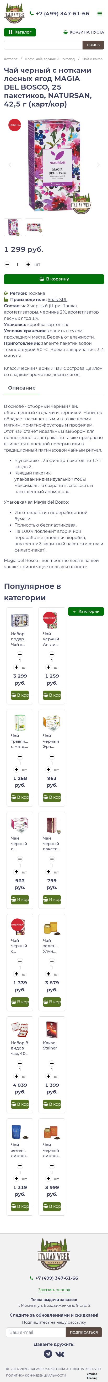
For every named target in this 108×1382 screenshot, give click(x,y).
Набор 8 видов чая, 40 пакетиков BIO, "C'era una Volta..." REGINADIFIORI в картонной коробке (20, 1048)
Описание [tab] (22, 388)
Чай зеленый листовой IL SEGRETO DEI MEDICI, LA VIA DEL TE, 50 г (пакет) (20, 1150)
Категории (89, 611)
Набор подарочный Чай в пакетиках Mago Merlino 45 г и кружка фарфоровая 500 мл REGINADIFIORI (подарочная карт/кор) (20, 639)
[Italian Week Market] (14, 13)
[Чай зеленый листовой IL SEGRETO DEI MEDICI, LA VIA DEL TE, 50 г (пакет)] (20, 1132)
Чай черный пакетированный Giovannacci (52, 844)
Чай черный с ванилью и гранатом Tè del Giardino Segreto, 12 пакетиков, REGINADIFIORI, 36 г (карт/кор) (20, 844)
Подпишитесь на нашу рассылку (54, 1322)
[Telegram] (48, 1355)
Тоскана (36, 293)
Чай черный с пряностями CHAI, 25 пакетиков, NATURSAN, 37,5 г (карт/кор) (20, 946)
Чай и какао (92, 59)
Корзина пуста (86, 32)
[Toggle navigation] (99, 14)
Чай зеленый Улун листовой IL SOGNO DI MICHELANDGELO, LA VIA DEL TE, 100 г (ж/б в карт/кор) (52, 946)
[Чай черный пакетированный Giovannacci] (52, 825)
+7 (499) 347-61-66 (62, 13)
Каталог (10, 59)
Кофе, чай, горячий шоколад (50, 59)
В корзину (57, 279)
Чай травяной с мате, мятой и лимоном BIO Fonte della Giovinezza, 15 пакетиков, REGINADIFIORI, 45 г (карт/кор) (20, 741)
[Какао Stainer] (52, 1030)
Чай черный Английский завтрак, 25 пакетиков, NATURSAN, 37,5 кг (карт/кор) (52, 639)
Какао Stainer (50, 1045)
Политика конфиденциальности (36, 1375)
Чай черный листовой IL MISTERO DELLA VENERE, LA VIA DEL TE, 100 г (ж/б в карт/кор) (52, 1150)
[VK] (59, 1355)
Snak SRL (57, 299)
